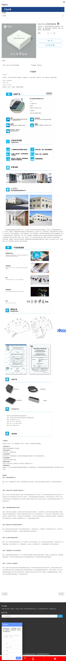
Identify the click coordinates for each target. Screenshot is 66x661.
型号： (5, 65)
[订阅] (60, 616)
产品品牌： (34, 65)
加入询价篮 (49, 45)
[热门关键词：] (62, 15)
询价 (49, 40)
